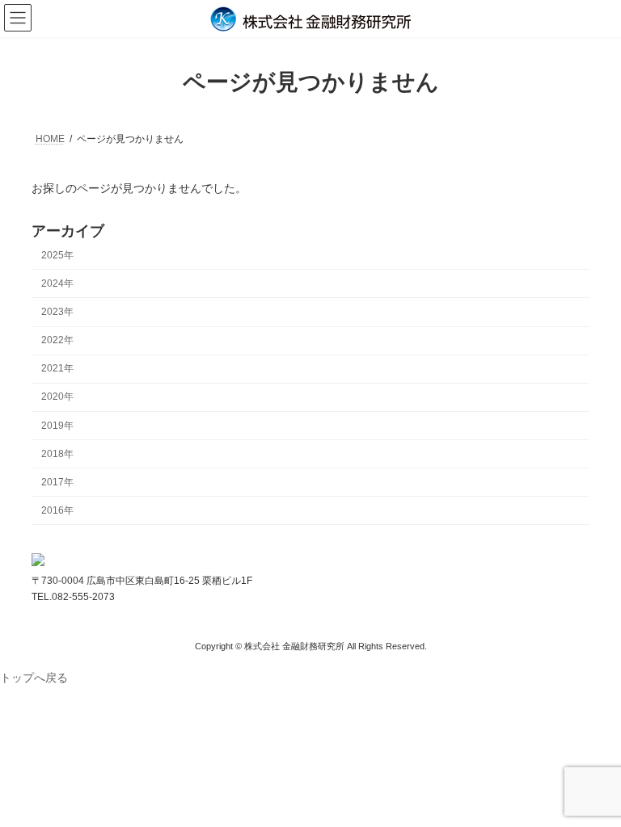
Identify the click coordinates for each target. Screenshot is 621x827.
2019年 (57, 424)
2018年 (57, 453)
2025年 (57, 255)
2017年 (57, 482)
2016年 (57, 510)
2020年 (57, 396)
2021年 (57, 368)
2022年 (57, 340)
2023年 (57, 311)
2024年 (57, 283)
